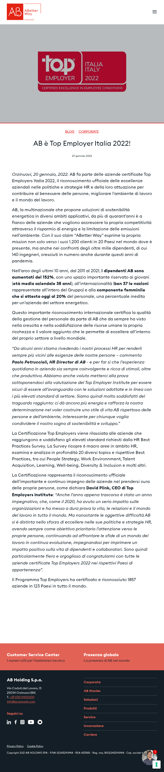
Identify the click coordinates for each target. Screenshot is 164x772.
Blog (69, 132)
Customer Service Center (33, 655)
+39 (12, 697)
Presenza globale (101, 655)
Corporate (89, 132)
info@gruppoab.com (21, 702)
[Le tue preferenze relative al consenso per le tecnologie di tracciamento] (156, 764)
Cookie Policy (35, 746)
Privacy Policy (15, 746)
